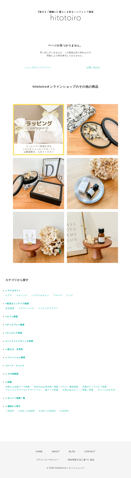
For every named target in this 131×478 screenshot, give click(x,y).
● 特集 (8, 382)
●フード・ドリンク (15, 365)
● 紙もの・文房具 (14, 349)
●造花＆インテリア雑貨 (17, 303)
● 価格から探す (13, 406)
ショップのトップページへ (38, 67)
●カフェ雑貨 (11, 316)
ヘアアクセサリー (40, 295)
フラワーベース (26, 308)
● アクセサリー (13, 290)
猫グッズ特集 (51, 390)
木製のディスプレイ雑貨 (94, 387)
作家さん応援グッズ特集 (17, 387)
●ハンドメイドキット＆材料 (19, 341)
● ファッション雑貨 (15, 357)
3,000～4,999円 (47, 411)
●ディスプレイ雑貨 (15, 324)
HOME (39, 451)
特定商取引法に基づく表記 (81, 460)
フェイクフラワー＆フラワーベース (23, 390)
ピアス (8, 295)
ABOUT (56, 451)
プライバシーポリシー (48, 460)
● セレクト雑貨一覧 (15, 398)
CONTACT (89, 451)
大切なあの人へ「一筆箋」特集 (77, 390)
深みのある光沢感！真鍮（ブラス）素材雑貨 (56, 387)
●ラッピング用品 (13, 333)
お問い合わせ (93, 67)
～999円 (9, 411)
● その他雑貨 (12, 374)
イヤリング (21, 295)
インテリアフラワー (48, 308)
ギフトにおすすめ (106, 390)
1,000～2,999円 (26, 411)
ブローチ (57, 295)
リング (69, 295)
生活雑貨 (9, 308)
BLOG (72, 451)
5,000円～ (65, 411)
